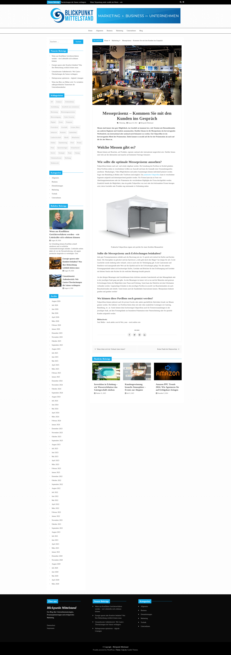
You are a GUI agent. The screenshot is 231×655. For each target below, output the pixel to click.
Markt (66, 137)
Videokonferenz (56, 158)
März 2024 (55, 417)
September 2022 (57, 484)
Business (109, 31)
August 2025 (56, 349)
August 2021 (56, 532)
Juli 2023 (55, 448)
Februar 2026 (56, 325)
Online (53, 143)
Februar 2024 (56, 421)
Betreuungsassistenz (68, 112)
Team (69, 153)
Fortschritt (54, 127)
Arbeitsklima (69, 102)
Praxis (79, 143)
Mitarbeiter (75, 137)
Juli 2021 (55, 536)
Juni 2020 (55, 572)
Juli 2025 (55, 353)
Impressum (50, 628)
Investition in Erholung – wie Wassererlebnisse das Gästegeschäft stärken (105, 387)
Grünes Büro (75, 127)
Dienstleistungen (57, 186)
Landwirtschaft (56, 137)
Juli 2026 (55, 305)
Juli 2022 (55, 492)
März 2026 (55, 321)
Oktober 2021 (56, 524)
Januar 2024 (56, 425)
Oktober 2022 (56, 480)
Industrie (54, 132)
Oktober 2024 (56, 389)
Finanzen (69, 122)
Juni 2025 (55, 357)
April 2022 (55, 504)
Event (61, 122)
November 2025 (57, 337)
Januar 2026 (56, 329)
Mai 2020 (55, 576)
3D (52, 102)
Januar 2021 (56, 552)
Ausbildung (55, 107)
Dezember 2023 (57, 429)
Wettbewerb (55, 163)
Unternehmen (131, 31)
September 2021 (57, 528)
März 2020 (55, 584)
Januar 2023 (56, 472)
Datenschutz (51, 625)
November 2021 (57, 520)
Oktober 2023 (56, 437)
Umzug (77, 153)
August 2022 (56, 488)
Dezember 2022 (57, 476)
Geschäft (64, 127)
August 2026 (56, 301)
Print (52, 148)
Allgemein (99, 31)
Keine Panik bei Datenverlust (167, 349)
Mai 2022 (55, 500)
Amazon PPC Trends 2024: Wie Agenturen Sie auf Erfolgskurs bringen (167, 387)
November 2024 (57, 385)
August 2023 (56, 444)
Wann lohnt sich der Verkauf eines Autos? (111, 349)
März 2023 (55, 464)
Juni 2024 (55, 405)
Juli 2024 (55, 401)
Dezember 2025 (57, 333)
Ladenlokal (73, 132)
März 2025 (55, 369)
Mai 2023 (55, 456)
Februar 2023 (56, 468)
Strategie (62, 153)
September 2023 (57, 440)
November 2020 (57, 560)
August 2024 (56, 397)
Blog (141, 31)
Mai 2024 (55, 409)
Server (53, 153)
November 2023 (57, 433)
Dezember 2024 (57, 381)
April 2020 (55, 580)
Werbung (68, 158)
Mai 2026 (55, 313)
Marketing (119, 31)
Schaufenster (75, 148)
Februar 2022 (56, 512)
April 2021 (55, 544)
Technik (54, 194)
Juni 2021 (55, 540)
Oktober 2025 (56, 341)
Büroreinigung (56, 117)
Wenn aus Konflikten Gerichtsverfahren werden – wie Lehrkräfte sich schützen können (65, 58)
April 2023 (55, 460)
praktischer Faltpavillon (152, 175)
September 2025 (57, 345)
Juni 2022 (55, 496)
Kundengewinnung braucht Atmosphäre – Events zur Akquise (135, 387)
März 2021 (55, 548)
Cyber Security (69, 117)
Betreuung (54, 112)
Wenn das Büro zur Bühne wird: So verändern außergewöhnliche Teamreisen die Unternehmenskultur (67, 84)
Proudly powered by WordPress (104, 650)
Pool (72, 143)
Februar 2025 (56, 373)
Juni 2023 (55, 452)
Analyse (59, 102)
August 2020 (56, 564)
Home (90, 31)
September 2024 (57, 393)
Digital (53, 122)
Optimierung (63, 143)
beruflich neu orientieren (70, 107)
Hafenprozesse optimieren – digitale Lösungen (67, 78)
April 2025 (55, 365)
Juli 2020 (55, 568)
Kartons (63, 132)
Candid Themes (132, 650)
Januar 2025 (56, 377)
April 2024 (55, 413)
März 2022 (55, 508)
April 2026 (55, 317)
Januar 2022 (56, 516)
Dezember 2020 (57, 556)
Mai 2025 (55, 361)
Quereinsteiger (62, 148)
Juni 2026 (55, 309)
